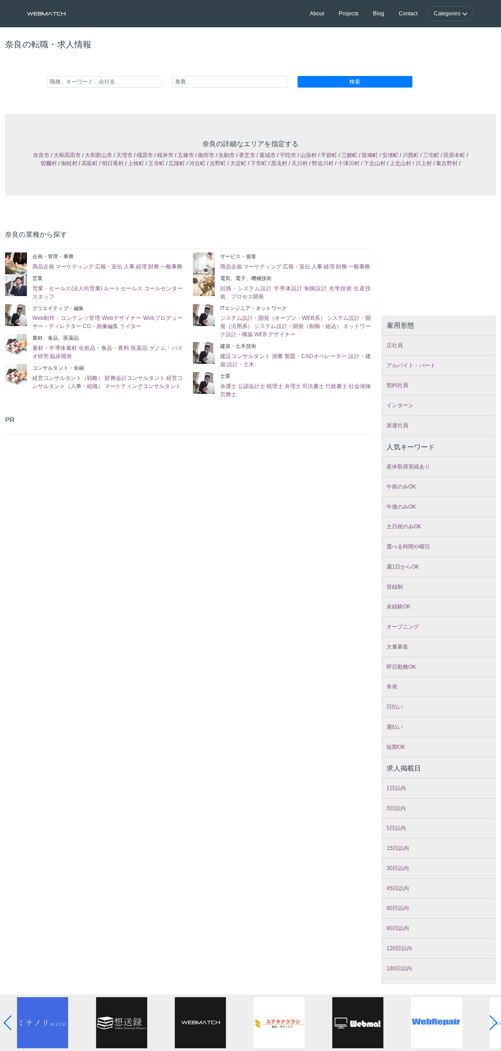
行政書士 (336, 386)
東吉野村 (447, 163)
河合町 (197, 163)
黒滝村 (279, 163)
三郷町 (349, 155)
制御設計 (316, 288)
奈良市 (41, 155)
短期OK (395, 747)
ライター (130, 326)
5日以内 (396, 828)
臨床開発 (61, 356)
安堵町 (390, 155)
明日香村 (113, 163)
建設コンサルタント (245, 356)
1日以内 (396, 788)
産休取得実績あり (408, 466)
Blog (378, 13)
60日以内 (397, 908)
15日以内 (397, 848)
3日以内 (396, 808)
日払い (394, 707)
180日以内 (399, 968)
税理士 (275, 386)
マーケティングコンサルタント (143, 386)
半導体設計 (288, 288)
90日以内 (397, 928)
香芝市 (247, 155)
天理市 (124, 155)
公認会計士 (251, 386)
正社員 (394, 345)
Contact (408, 13)
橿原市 (145, 155)
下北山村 (374, 163)
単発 (391, 687)
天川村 (299, 163)
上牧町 (136, 163)
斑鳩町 (370, 155)
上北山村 (400, 163)
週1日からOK (402, 567)
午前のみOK (401, 487)
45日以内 (397, 888)
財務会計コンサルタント (135, 378)
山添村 (308, 155)
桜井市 (165, 155)
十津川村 (349, 163)
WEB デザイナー (274, 334)
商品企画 (43, 266)
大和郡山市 (98, 155)
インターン (400, 405)
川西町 (411, 155)
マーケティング (75, 266)
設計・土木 (240, 364)
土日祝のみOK (404, 526)
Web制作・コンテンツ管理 (66, 318)
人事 (129, 266)
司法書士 (313, 386)
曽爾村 (49, 163)
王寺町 (156, 163)
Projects (349, 13)
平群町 (329, 155)
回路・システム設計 (246, 288)
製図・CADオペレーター (316, 356)
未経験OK (398, 606)
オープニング (402, 627)
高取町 (89, 163)
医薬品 (139, 348)
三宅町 (431, 155)
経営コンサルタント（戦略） (68, 378)
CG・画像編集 (100, 326)
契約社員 (397, 385)
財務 (153, 266)
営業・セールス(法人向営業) (67, 288)
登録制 (394, 587)
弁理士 (293, 386)
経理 (141, 266)
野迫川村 (323, 163)
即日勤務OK (401, 667)
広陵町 (177, 163)
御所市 (206, 155)
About (317, 13)
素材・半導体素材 (54, 348)
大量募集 (397, 647)
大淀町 (238, 163)
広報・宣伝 (108, 266)
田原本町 (454, 155)
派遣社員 (397, 425)
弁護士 (228, 386)
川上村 (423, 163)
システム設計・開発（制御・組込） (298, 326)
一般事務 (171, 266)
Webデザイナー (122, 318)
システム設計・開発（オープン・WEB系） (272, 318)
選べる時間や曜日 (408, 547)
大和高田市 (67, 155)
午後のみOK (401, 507)
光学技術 (340, 288)
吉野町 (218, 163)
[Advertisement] (94, 485)
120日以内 (399, 948)
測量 (277, 356)
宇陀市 (288, 155)
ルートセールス (123, 288)
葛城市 (267, 155)
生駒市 (226, 155)
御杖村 (69, 163)
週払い (394, 727)
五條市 (186, 155)
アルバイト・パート (411, 365)
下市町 (258, 163)
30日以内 (397, 868)
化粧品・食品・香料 (104, 348)
